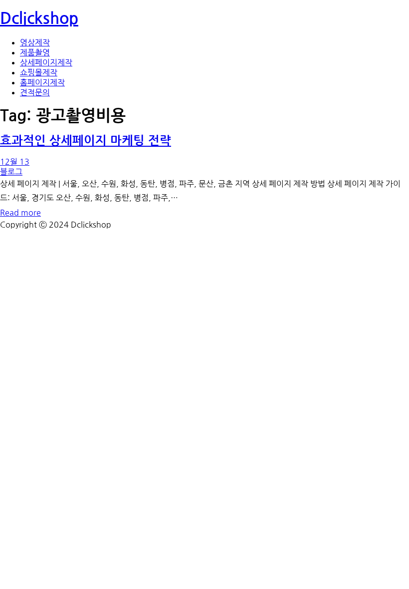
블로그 (11, 172)
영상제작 (35, 42)
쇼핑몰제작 (38, 72)
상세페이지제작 (46, 62)
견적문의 (35, 92)
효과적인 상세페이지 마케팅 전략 (85, 141)
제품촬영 (35, 52)
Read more (20, 213)
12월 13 (14, 162)
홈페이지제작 (42, 82)
